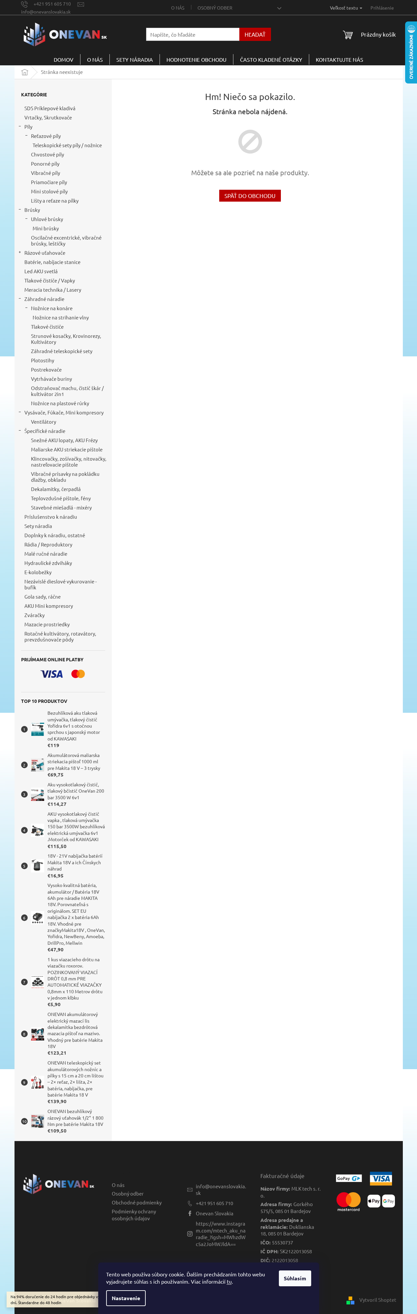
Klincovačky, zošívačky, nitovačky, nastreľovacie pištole (68, 461)
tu (229, 1281)
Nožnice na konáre (52, 308)
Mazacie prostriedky (47, 624)
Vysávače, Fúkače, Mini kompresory (64, 412)
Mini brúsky (46, 228)
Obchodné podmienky (137, 1202)
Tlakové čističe (47, 326)
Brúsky (32, 210)
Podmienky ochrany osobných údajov (134, 1214)
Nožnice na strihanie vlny (61, 317)
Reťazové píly (46, 136)
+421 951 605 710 (214, 1203)
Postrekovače (46, 369)
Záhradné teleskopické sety (61, 351)
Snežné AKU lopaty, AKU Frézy (64, 440)
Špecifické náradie (44, 431)
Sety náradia (38, 526)
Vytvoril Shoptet (377, 1300)
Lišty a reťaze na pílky (54, 200)
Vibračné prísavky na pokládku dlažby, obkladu (65, 477)
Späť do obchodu (250, 195)
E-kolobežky (37, 572)
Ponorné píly (45, 163)
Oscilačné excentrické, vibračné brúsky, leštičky (66, 240)
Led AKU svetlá (41, 271)
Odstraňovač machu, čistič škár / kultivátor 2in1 (67, 391)
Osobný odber (214, 8)
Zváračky (34, 615)
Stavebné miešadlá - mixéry (61, 507)
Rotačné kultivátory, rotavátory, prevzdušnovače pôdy (60, 636)
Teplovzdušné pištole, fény (61, 498)
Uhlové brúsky (47, 219)
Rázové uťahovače (44, 252)
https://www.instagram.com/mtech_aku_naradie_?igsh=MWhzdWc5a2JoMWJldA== (221, 1233)
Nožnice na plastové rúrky (60, 403)
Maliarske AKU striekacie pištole (67, 449)
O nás (177, 8)
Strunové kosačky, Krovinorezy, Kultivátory (66, 339)
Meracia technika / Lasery (52, 289)
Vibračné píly (45, 173)
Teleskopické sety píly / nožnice (67, 145)
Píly (28, 126)
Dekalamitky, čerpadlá (56, 489)
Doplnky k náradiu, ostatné (54, 535)
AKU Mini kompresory (48, 606)
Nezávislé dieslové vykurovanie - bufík (60, 584)
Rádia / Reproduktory (48, 544)
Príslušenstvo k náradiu (50, 516)
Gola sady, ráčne (42, 596)
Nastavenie (126, 1298)
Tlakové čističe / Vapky (49, 280)
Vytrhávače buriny (51, 379)
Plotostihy (42, 360)
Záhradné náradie (44, 299)
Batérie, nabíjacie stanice (52, 262)
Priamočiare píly (49, 182)
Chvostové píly (47, 154)
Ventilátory (43, 421)
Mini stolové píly (49, 191)
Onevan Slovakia (214, 1213)
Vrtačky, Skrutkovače (48, 117)
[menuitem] (63, 59)
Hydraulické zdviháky (48, 563)
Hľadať (255, 34)
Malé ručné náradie (45, 553)
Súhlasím (295, 1278)
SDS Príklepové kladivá (49, 108)
